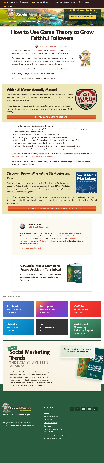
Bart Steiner (37, 50)
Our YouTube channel (50, 423)
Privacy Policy (29, 425)
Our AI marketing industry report (54, 435)
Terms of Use (19, 425)
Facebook (16, 156)
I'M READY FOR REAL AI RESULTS (51, 117)
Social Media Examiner (24, 14)
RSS (45, 441)
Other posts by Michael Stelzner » (32, 248)
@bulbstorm (42, 153)
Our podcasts (48, 419)
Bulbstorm (54, 50)
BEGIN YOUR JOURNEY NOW (82, 17)
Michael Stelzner (38, 227)
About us (46, 413)
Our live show (48, 426)
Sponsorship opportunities (52, 438)
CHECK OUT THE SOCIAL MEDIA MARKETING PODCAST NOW (52, 208)
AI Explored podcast (47, 241)
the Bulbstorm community (43, 156)
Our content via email (51, 416)
